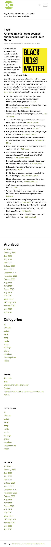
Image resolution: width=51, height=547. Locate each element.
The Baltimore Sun (30, 181)
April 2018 (8, 312)
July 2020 (8, 282)
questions (8, 354)
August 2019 (9, 289)
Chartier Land (16, 544)
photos (6, 350)
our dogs (7, 347)
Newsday (9, 196)
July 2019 (8, 292)
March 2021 (8, 269)
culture (26, 44)
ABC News (25, 149)
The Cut (33, 101)
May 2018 (8, 309)
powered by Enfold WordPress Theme (33, 544)
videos (6, 360)
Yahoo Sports (26, 202)
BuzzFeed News (36, 163)
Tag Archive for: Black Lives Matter (19, 13)
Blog (5, 381)
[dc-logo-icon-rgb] (21, 5)
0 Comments (17, 44)
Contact (7, 388)
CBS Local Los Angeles (29, 175)
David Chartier (35, 44)
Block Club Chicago (29, 134)
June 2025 (8, 249)
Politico (35, 128)
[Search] (38, 5)
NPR (20, 169)
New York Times (32, 122)
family (6, 334)
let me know (8, 92)
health (6, 341)
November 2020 (10, 275)
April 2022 (8, 262)
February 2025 (10, 252)
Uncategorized (10, 357)
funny (6, 337)
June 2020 (8, 285)
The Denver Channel (22, 157)
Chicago (7, 327)
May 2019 (8, 295)
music (6, 344)
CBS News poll (30, 217)
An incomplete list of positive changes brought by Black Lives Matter (24, 37)
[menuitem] (38, 5)
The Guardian (24, 108)
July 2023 (8, 256)
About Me (8, 378)
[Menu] (43, 5)
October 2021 (9, 266)
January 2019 (9, 305)
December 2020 (10, 272)
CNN (15, 187)
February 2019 (10, 302)
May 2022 (8, 259)
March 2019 (8, 299)
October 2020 (9, 279)
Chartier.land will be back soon (16, 384)
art (5, 324)
